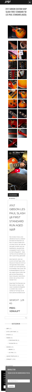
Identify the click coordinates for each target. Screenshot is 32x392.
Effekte (8, 334)
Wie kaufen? (9, 366)
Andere (11, 349)
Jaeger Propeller (11, 356)
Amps (7, 328)
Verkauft (9, 359)
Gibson (8, 347)
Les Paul (11, 352)
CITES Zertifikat (11, 331)
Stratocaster (13, 340)
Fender (8, 338)
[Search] (26, 318)
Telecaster (12, 343)
